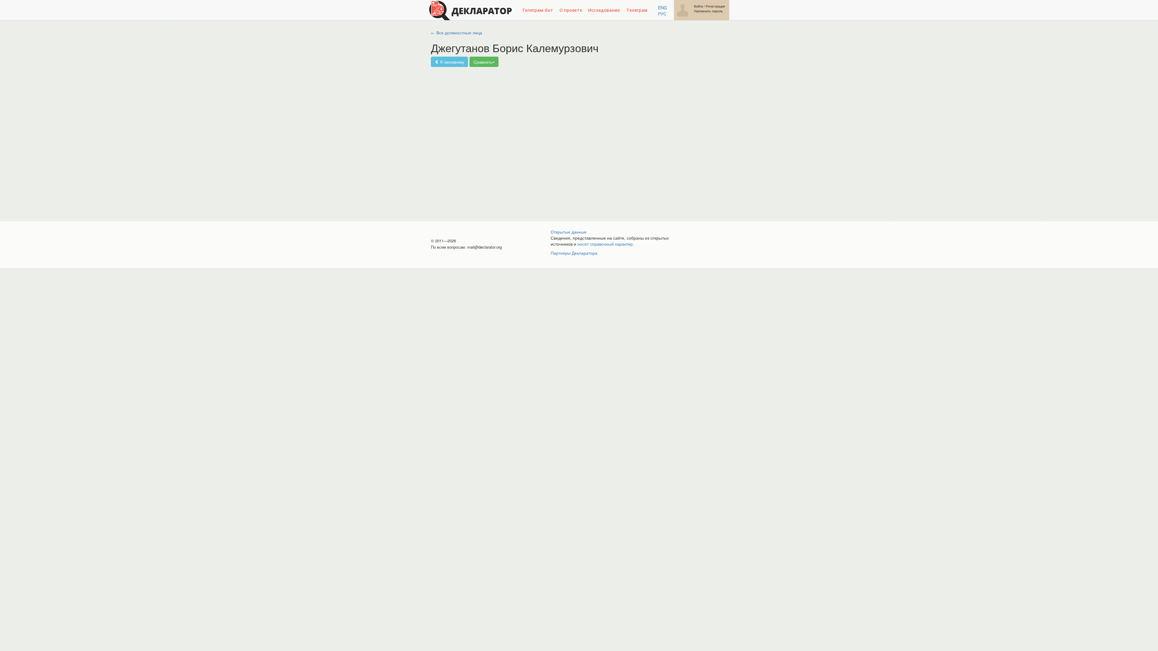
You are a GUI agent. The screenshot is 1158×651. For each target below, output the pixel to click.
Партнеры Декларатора (574, 253)
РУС (662, 14)
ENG (662, 8)
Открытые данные (569, 232)
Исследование (604, 10)
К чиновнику (451, 62)
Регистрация (715, 6)
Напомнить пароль (708, 11)
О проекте (570, 10)
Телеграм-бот (537, 10)
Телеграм (636, 10)
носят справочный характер (605, 244)
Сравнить (482, 62)
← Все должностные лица (456, 33)
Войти (698, 6)
